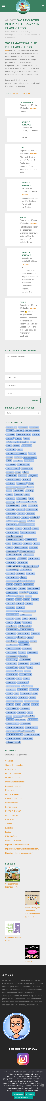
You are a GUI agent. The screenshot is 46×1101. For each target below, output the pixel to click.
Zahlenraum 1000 (32, 735)
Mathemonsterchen (13, 840)
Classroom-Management (17, 453)
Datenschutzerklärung (23, 1097)
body (9, 445)
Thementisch (23, 689)
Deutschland (11, 464)
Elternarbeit (23, 475)
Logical (10, 584)
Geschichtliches (13, 517)
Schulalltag (12, 660)
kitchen (9, 547)
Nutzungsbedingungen (14, 611)
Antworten (33, 108)
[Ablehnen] (42, 1085)
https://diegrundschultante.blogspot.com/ (22, 849)
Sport (29, 667)
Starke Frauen (12, 674)
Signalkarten (12, 663)
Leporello (31, 573)
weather (35, 704)
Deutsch (29, 461)
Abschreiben (12, 427)
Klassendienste (12, 551)
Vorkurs (10, 705)
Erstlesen (11, 483)
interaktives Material (14, 536)
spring (28, 671)
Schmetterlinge (12, 652)
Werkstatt (21, 712)
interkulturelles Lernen (15, 540)
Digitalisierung (27, 468)
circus (19, 449)
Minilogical (20, 596)
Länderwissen (12, 588)
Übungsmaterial (14, 742)
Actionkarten (34, 427)
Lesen (23, 577)
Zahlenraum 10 (31, 727)
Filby (27, 494)
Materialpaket (33, 588)
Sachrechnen (12, 645)
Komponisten (34, 558)
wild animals (18, 716)
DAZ (9, 461)
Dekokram (18, 461)
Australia (18, 438)
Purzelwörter (12, 626)
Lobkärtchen (29, 581)
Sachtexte (24, 645)
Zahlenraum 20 (12, 731)
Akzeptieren (18, 1094)
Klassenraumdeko (14, 555)
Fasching (30, 491)
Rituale (30, 637)
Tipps (10, 693)
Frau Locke (10, 790)
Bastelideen (12, 442)
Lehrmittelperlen (12, 794)
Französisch (32, 502)
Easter (26, 472)
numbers (20, 607)
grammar (22, 521)
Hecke (18, 528)
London (17, 585)
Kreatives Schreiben (30, 566)
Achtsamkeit (23, 427)
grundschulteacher (13, 773)
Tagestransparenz (13, 686)
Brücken (16, 445)
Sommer (35, 663)
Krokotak (9, 828)
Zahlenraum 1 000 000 (15, 727)
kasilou (8, 832)
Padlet (18, 618)
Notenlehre (11, 607)
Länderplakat (28, 585)
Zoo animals (28, 738)
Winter (10, 720)
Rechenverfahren (26, 630)
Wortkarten (33, 720)
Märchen (10, 603)
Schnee (22, 652)
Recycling (36, 633)
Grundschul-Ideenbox (14, 765)
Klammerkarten (21, 547)
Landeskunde (26, 570)
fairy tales (20, 487)
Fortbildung (11, 502)
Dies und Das (24, 464)
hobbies (35, 528)
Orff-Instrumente (26, 614)
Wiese (9, 716)
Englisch (30, 32)
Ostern (10, 618)
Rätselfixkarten (24, 641)
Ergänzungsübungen (13, 479)
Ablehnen (30, 1094)
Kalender (17, 543)
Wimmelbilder (29, 716)
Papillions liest (11, 803)
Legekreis (20, 573)
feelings (10, 494)
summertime (11, 682)
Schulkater (9, 761)
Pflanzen (33, 618)
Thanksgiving (11, 689)
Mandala (22, 588)
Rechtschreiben (23, 633)
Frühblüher (33, 506)
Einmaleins (12, 476)
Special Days (12, 667)
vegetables (22, 697)
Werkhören (11, 712)
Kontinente (11, 562)
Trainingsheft (26, 693)
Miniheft (10, 596)
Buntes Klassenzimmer (15, 799)
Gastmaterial (32, 509)
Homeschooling (13, 532)
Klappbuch (34, 547)
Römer (33, 641)
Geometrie (30, 513)
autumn (27, 438)
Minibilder (33, 592)
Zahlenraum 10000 (14, 738)
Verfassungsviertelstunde (15, 701)
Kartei (36, 543)
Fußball (20, 509)
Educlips (28, 962)
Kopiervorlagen (14, 566)
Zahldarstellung (25, 723)
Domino (10, 472)
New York (29, 603)
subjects (27, 678)
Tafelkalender (23, 682)
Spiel (22, 667)
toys (16, 693)
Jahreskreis (31, 540)
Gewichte (24, 517)
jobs (9, 543)
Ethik (31, 483)
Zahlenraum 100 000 (14, 735)
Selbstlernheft (25, 660)
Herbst (26, 528)
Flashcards (22, 498)
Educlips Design (12, 836)
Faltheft (30, 487)
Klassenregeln (29, 555)
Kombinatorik (22, 558)
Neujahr (19, 603)
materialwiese (11, 769)
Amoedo (8, 824)
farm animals (19, 491)
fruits (24, 506)
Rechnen (11, 633)
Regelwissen (11, 637)
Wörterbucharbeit (12, 723)
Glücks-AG (34, 517)
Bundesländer (27, 445)
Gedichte (21, 513)
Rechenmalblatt (25, 626)
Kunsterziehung (13, 570)
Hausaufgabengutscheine (26, 524)
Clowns (10, 457)
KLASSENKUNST (13, 811)
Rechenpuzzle (12, 630)
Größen (31, 521)
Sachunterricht (14, 648)
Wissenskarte (20, 720)
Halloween (26, 93)
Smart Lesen (24, 663)
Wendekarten (25, 708)
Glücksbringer (12, 521)
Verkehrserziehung (32, 701)
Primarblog (10, 820)
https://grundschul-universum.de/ (18, 853)
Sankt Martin (27, 648)
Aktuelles (11, 434)
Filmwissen (11, 498)
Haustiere (10, 528)
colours (18, 457)
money (28, 596)
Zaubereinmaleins (13, 786)
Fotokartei (21, 502)
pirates (9, 622)
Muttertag (35, 599)
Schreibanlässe (12, 656)
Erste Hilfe (26, 479)
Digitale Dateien (13, 468)
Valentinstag (11, 697)
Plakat (17, 622)
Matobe (23, 592)
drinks (18, 472)
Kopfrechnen (22, 562)
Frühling (11, 509)
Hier (7, 50)
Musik (26, 600)
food (31, 498)
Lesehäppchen (12, 577)
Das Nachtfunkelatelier (14, 782)
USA (35, 693)
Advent (19, 431)
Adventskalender (32, 431)
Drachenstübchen (12, 778)
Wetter (30, 712)
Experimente (11, 487)
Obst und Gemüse (29, 611)
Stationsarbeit (26, 674)
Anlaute (36, 434)
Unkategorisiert (11, 35)
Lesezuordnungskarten (15, 581)
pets (25, 618)
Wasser (26, 705)
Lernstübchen (11, 807)
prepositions (27, 622)
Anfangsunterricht (24, 434)
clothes (32, 453)
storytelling (11, 678)
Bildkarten (24, 442)
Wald (18, 705)
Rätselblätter (12, 641)
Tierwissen (34, 690)
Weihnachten (13, 708)
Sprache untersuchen (15, 671)
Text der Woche (27, 686)
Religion (21, 637)
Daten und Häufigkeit (30, 457)
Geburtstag (11, 513)
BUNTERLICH (11, 815)
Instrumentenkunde (28, 532)
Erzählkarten (21, 483)
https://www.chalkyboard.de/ (17, 845)
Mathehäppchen (12, 592)
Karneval (27, 543)
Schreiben (23, 656)
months (10, 600)
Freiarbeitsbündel (13, 506)
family (9, 490)
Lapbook (10, 573)
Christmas (11, 449)
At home (10, 438)
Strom (19, 678)
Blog (33, 442)
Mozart (19, 599)
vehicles (32, 697)
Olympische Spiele (13, 614)
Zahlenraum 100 (27, 731)
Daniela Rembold (29, 35)
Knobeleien (11, 558)
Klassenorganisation (27, 551)
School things (32, 652)
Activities (10, 431)
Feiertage (19, 494)
